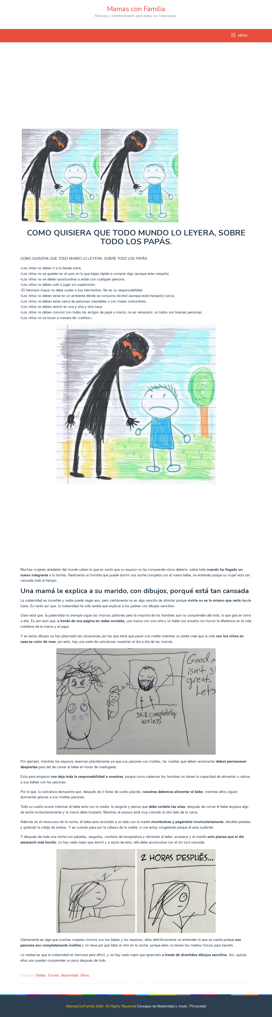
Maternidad (69, 975)
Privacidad (198, 1005)
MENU (242, 35)
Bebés (41, 975)
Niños (84, 975)
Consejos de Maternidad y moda (162, 1005)
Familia (53, 975)
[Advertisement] (136, 87)
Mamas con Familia (136, 9)
